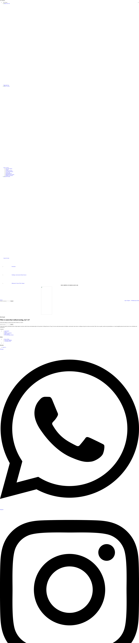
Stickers (5, 554)
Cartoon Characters (9, 170)
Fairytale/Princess (9, 173)
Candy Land (8, 172)
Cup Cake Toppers (9, 168)
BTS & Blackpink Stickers (9, 557)
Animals (7, 169)
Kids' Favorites (7, 556)
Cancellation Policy (7, 563)
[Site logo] (46, 536)
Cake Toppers (6, 553)
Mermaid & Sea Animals (10, 174)
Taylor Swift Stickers (8, 555)
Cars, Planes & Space (9, 171)
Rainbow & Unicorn (9, 175)
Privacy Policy (6, 561)
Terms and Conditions (8, 562)
